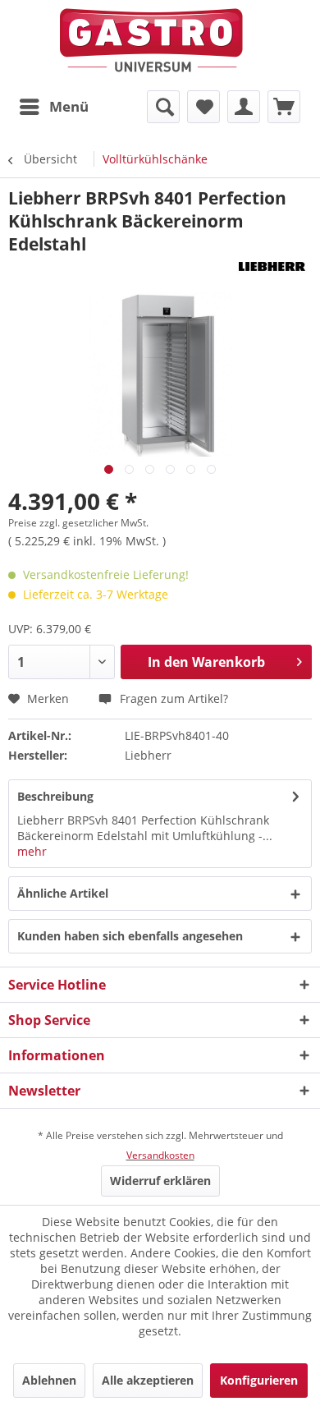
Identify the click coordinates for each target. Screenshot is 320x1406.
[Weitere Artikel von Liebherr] (270, 269)
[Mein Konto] (243, 106)
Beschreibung (55, 796)
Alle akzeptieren (148, 1380)
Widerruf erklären (160, 1180)
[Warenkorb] (283, 106)
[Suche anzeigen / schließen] (163, 106)
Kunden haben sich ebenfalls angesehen (130, 936)
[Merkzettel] (203, 106)
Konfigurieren (259, 1380)
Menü (69, 106)
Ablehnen (49, 1380)
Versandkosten (160, 1155)
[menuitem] (53, 106)
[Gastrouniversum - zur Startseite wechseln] (151, 40)
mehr (32, 851)
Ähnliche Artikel (62, 893)
